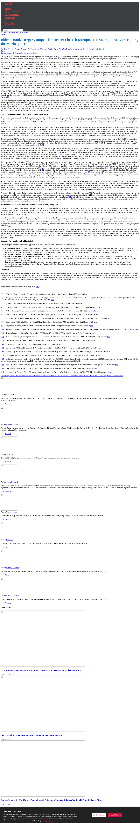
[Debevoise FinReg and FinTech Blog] (14, 32)
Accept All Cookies (115, 815)
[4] (120, 118)
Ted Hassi (31, 49)
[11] (111, 168)
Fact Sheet (13, 22)
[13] (89, 172)
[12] (42, 170)
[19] (59, 220)
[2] (123, 87)
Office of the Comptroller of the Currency (108, 376)
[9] (55, 150)
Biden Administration (17, 376)
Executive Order (45, 376)
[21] (94, 233)
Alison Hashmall (41, 49)
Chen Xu (62, 49)
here (37, 287)
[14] (64, 174)
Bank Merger (5, 376)
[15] (50, 176)
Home (8, 8)
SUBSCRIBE (6, 28)
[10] (59, 154)
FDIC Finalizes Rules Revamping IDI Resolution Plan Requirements (31, 735)
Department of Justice (32, 376)
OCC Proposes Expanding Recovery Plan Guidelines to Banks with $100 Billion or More (40, 670)
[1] (59, 57)
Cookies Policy (48, 821)
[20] (9, 226)
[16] (16, 185)
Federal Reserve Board (86, 376)
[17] (107, 189)
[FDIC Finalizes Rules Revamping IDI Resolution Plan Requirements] (43, 731)
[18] (69, 197)
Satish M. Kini (9, 49)
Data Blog (10, 24)
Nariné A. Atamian (72, 49)
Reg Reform (11, 11)
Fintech (3, 34)
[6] (126, 133)
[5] (30, 131)
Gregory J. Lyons (21, 49)
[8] (43, 145)
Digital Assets (12, 14)
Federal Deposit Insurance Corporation (64, 376)
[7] (129, 135)
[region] (70, 815)
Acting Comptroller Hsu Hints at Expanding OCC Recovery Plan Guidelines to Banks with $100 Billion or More (51, 800)
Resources (10, 17)
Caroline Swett (53, 49)
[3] (8, 97)
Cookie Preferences (99, 815)
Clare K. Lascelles (89, 49)
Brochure (13, 20)
